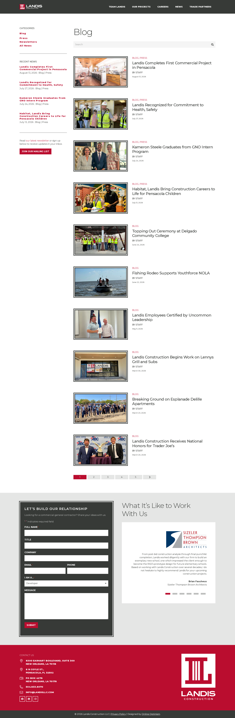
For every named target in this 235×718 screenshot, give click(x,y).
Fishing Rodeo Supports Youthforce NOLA (171, 273)
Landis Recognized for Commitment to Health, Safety (41, 83)
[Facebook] (22, 699)
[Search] (212, 45)
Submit (31, 625)
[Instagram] (35, 699)
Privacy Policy (118, 714)
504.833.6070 (34, 687)
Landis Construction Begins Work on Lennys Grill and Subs (173, 359)
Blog (23, 33)
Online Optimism (151, 714)
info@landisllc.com (40, 692)
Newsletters (28, 42)
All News (26, 45)
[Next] (149, 477)
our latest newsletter (37, 140)
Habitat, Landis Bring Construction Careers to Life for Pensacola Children (43, 116)
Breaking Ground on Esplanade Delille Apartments (167, 401)
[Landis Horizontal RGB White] (31, 7)
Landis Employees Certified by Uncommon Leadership (171, 317)
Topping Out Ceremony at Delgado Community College (164, 233)
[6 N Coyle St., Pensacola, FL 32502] (23, 669)
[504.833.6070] (23, 687)
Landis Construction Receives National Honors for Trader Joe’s (167, 443)
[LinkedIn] (29, 699)
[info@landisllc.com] (23, 692)
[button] (126, 7)
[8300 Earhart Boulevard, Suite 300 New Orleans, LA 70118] (23, 660)
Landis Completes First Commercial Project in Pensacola (43, 68)
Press (24, 38)
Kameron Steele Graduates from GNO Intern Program (43, 99)
